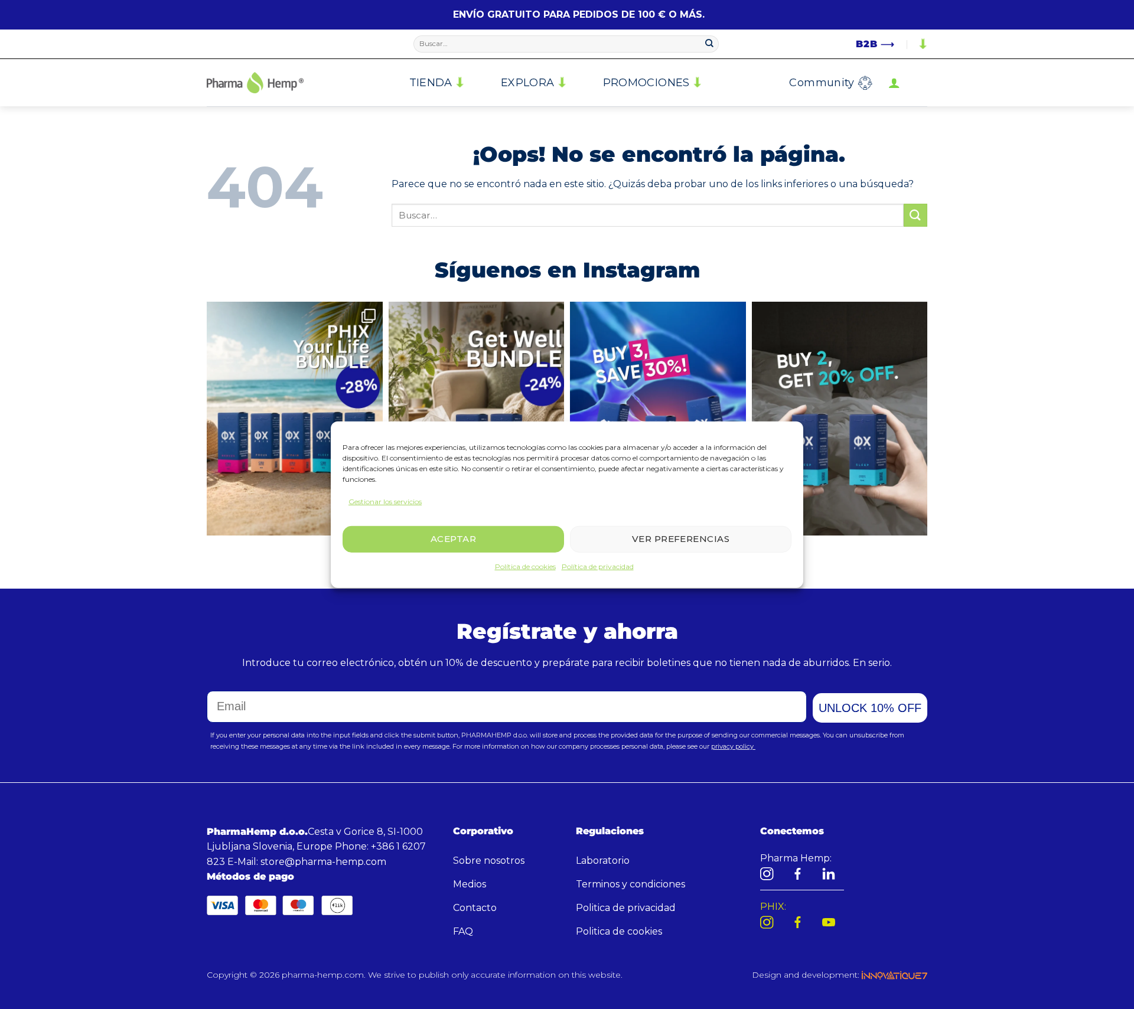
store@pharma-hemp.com (323, 861)
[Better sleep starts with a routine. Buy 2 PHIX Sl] (840, 418)
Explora (528, 82)
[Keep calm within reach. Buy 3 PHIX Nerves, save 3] (658, 418)
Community (821, 82)
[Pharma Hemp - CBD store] (255, 82)
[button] (894, 83)
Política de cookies (525, 566)
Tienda (430, 82)
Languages (921, 44)
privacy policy (733, 746)
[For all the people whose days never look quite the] (295, 418)
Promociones (646, 82)
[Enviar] (709, 44)
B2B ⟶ (875, 44)
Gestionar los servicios (385, 501)
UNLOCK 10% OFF (870, 707)
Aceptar (453, 538)
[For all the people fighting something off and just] (477, 418)
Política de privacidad (598, 566)
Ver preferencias (680, 538)
